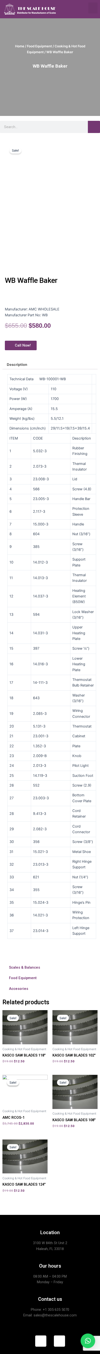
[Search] (94, 127)
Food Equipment (39, 46)
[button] (93, 7)
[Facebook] (40, 1341)
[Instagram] (59, 1341)
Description (17, 364)
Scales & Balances (24, 967)
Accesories (18, 988)
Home (19, 46)
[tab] (50, 364)
